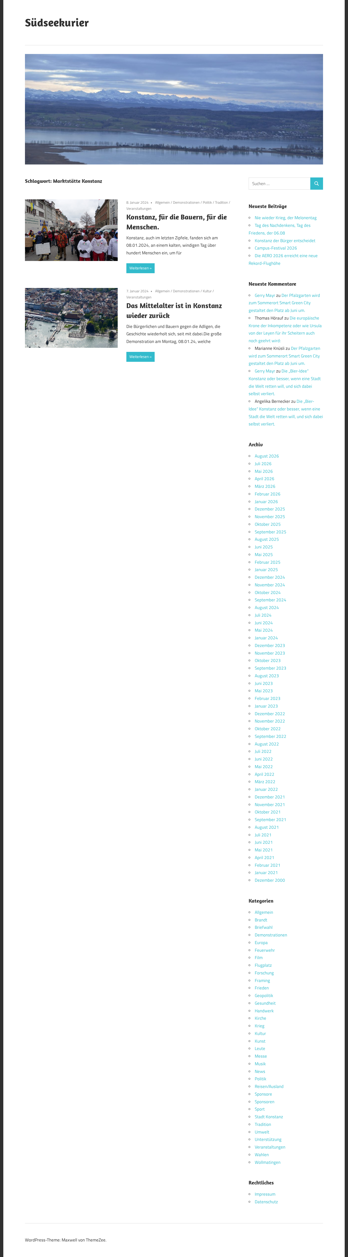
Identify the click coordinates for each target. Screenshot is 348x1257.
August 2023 (267, 675)
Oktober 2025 (268, 524)
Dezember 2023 (270, 645)
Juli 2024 (263, 615)
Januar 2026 (266, 501)
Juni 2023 (264, 683)
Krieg (259, 1026)
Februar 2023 (267, 698)
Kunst (260, 1041)
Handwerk (264, 1010)
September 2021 (270, 819)
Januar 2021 (266, 872)
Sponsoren (264, 1101)
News (260, 1071)
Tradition (221, 202)
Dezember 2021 (270, 797)
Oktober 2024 (268, 592)
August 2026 (267, 456)
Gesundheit (265, 1003)
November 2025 (270, 516)
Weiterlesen (139, 268)
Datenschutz (266, 1201)
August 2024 (267, 607)
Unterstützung (268, 1139)
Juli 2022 (263, 751)
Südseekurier (57, 22)
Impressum (265, 1194)
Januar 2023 (266, 706)
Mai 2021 (264, 850)
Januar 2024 (266, 637)
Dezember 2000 (270, 880)
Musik (260, 1063)
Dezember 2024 (270, 577)
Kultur (207, 291)
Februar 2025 (267, 562)
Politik (207, 202)
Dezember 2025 (270, 509)
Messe (261, 1056)
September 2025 (270, 532)
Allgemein (162, 202)
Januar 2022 (266, 789)
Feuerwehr (265, 950)
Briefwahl (264, 927)
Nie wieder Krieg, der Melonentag (286, 217)
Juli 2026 (263, 463)
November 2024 (270, 585)
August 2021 (267, 827)
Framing (262, 980)
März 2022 (265, 781)
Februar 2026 (267, 494)
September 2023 (270, 668)
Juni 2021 (264, 842)
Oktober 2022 (268, 728)
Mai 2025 (264, 554)
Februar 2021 (267, 865)
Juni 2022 (264, 759)
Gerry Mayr (265, 295)
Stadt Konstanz (269, 1116)
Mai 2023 (264, 690)
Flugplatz (263, 965)
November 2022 (270, 721)
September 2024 (270, 600)
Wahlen (262, 1154)
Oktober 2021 (268, 812)
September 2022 (270, 736)
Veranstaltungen (139, 208)
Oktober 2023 (268, 660)
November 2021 (270, 804)
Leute (260, 1048)
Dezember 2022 (270, 713)
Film (259, 957)
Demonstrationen (186, 202)
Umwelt (262, 1132)
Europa (261, 942)
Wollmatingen (267, 1162)
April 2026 (264, 478)
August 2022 (267, 744)
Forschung (264, 973)
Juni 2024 (264, 622)
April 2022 (264, 774)
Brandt (261, 920)
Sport (260, 1109)
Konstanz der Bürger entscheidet (285, 240)
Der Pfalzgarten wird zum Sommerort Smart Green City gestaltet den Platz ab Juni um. (284, 303)
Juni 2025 (264, 547)
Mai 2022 (264, 766)
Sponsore (263, 1094)
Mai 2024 (264, 630)
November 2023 (270, 653)
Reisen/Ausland (269, 1086)
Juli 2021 (263, 835)
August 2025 (267, 539)
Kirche (260, 1018)
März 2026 (265, 486)
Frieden (262, 988)
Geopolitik (264, 995)
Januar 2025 (266, 569)
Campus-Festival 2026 (276, 248)
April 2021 (264, 857)
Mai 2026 (264, 471)
